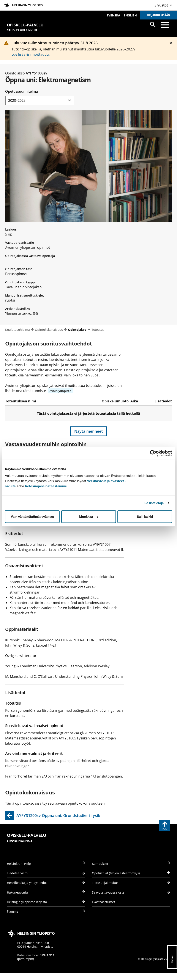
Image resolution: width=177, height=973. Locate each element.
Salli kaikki (145, 516)
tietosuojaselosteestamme (46, 486)
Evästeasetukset (103, 902)
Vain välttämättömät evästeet (32, 516)
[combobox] (39, 100)
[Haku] (152, 24)
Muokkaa (86, 516)
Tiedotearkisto (17, 873)
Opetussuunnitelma (21, 91)
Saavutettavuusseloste (108, 892)
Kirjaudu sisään (158, 15)
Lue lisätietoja (153, 503)
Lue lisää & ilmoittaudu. (30, 54)
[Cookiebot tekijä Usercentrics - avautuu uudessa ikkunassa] (153, 453)
